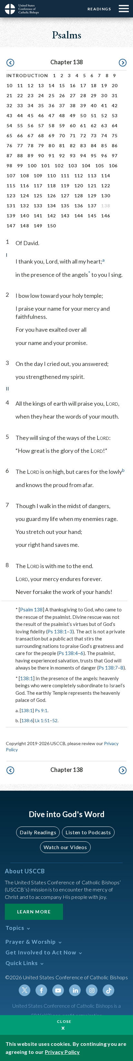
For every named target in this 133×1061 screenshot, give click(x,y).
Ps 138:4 (68, 653)
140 (24, 215)
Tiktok (108, 990)
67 (30, 135)
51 (94, 115)
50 (83, 115)
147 (10, 225)
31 (115, 95)
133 (38, 205)
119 (65, 185)
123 (10, 195)
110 (51, 175)
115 (10, 185)
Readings (99, 8)
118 (51, 185)
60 (73, 125)
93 (73, 155)
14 (51, 85)
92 (62, 155)
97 (115, 155)
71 (73, 135)
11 (20, 85)
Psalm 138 (31, 609)
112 (78, 175)
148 (24, 225)
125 (38, 195)
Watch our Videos (65, 847)
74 (104, 135)
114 (105, 175)
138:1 (26, 678)
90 (41, 155)
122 (105, 185)
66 (20, 135)
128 (78, 195)
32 (9, 105)
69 (51, 135)
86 (115, 145)
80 (51, 145)
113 (92, 175)
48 (62, 115)
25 (51, 95)
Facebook (41, 990)
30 (104, 95)
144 (78, 215)
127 (65, 195)
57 (41, 125)
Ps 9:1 (41, 710)
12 (30, 85)
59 (62, 125)
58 (51, 125)
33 (20, 105)
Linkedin (75, 990)
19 (104, 85)
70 (62, 135)
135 (65, 205)
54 (9, 125)
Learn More (34, 911)
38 (73, 105)
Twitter (24, 990)
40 (94, 105)
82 (73, 145)
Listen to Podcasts (88, 832)
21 (9, 95)
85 (104, 145)
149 (38, 225)
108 (24, 175)
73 (94, 135)
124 (24, 195)
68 (41, 135)
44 (20, 115)
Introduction (27, 75)
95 (94, 155)
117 (38, 185)
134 (51, 205)
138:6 (27, 720)
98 (9, 165)
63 (104, 125)
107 (10, 175)
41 (104, 105)
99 (20, 165)
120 (78, 185)
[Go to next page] (123, 63)
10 (9, 85)
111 (65, 175)
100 (31, 165)
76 (9, 145)
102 (59, 165)
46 (41, 115)
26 (62, 95)
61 (83, 125)
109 (38, 175)
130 (105, 195)
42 (115, 105)
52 (104, 115)
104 (86, 165)
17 (83, 85)
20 (115, 85)
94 (83, 155)
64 (115, 125)
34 (30, 105)
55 (20, 125)
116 (24, 185)
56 (30, 125)
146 (105, 215)
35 (41, 105)
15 (62, 85)
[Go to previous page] (10, 63)
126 (51, 195)
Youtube (58, 990)
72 (83, 135)
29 (94, 95)
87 (9, 155)
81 (62, 145)
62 (94, 125)
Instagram (91, 990)
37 (62, 105)
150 (51, 225)
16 (73, 85)
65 (9, 135)
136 (78, 205)
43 (9, 115)
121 (92, 185)
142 (51, 215)
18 (94, 85)
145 (92, 215)
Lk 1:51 (42, 720)
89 (30, 155)
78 (30, 145)
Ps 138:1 (57, 631)
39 (83, 105)
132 (24, 205)
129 (92, 195)
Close (64, 1021)
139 (10, 215)
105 (99, 165)
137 (92, 205)
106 (113, 165)
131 (10, 205)
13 (41, 85)
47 (51, 115)
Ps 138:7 (108, 668)
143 (65, 215)
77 (20, 145)
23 (30, 95)
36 (51, 105)
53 (115, 115)
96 (104, 155)
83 (83, 145)
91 (51, 155)
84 (94, 145)
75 (115, 135)
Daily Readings (38, 832)
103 (72, 165)
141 (38, 215)
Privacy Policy (62, 1052)
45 (30, 115)
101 (45, 165)
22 (20, 95)
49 (73, 115)
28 (83, 95)
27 (73, 95)
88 (20, 155)
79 (41, 145)
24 (41, 95)
